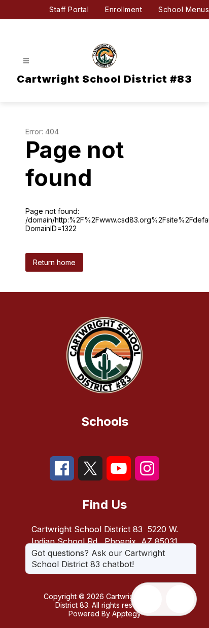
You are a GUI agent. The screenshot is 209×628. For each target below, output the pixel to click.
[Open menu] (26, 61)
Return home (54, 262)
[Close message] (189, 547)
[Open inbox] (147, 599)
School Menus (183, 9)
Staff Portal (69, 9)
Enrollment (123, 9)
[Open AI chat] (180, 599)
